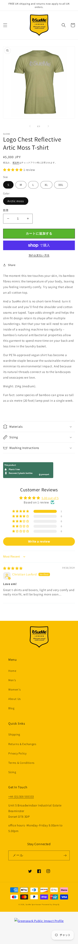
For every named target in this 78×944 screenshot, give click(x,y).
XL (46, 185)
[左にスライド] (30, 126)
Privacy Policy (17, 753)
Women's (14, 689)
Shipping (14, 734)
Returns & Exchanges (22, 744)
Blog (11, 708)
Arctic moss (15, 201)
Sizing (12, 772)
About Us (14, 699)
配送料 (16, 162)
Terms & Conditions (21, 763)
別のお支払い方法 (39, 255)
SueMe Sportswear (33, 904)
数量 (6, 210)
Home (12, 671)
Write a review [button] (39, 541)
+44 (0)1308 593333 (21, 797)
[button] (5, 25)
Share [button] (12, 265)
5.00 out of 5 (50, 498)
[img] (13, 568)
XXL (60, 185)
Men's (12, 680)
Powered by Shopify (50, 904)
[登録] (64, 855)
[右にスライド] (48, 126)
